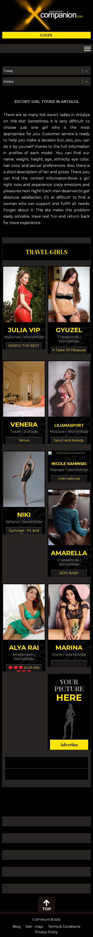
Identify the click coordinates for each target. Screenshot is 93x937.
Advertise (69, 744)
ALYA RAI (24, 647)
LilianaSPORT (69, 425)
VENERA (23, 424)
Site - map (34, 927)
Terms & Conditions (64, 927)
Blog (17, 927)
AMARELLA (69, 553)
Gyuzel (69, 330)
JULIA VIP (24, 330)
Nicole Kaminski (69, 463)
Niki (24, 514)
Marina (69, 647)
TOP (46, 909)
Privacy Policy (46, 932)
